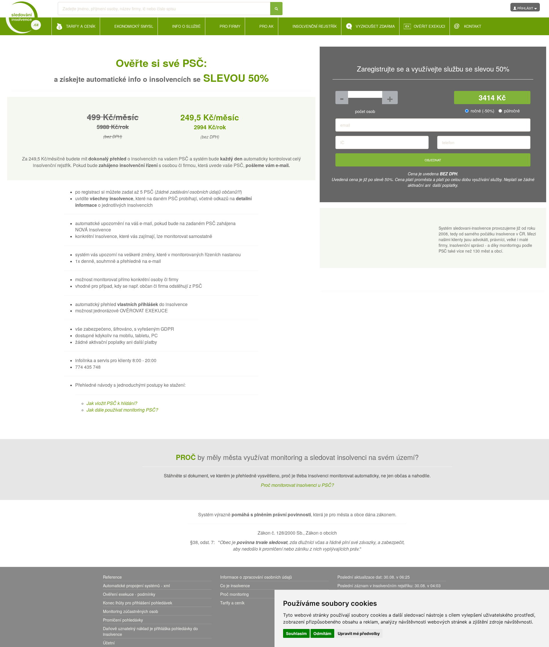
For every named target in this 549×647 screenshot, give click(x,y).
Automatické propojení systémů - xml (136, 585)
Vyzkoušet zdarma (375, 26)
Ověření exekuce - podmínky (129, 594)
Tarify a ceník (232, 603)
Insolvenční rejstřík (315, 26)
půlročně (512, 111)
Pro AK (266, 26)
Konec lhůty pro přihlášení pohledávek (137, 603)
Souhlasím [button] (296, 633)
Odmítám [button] (322, 633)
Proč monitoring (234, 594)
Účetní (109, 643)
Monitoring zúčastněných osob (130, 611)
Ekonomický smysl (133, 26)
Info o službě (186, 26)
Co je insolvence (235, 585)
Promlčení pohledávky (123, 620)
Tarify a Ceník (81, 26)
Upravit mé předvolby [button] (359, 633)
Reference (112, 577)
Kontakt (472, 26)
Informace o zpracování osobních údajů (256, 577)
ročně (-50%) (482, 111)
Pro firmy (230, 26)
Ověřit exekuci (429, 26)
